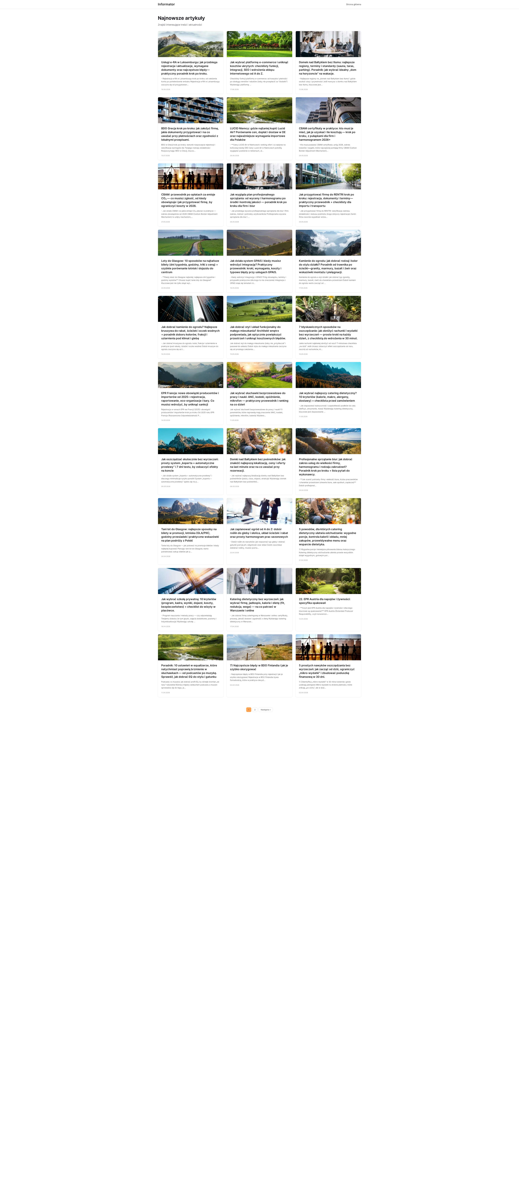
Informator (166, 4)
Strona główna (353, 4)
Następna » (266, 710)
